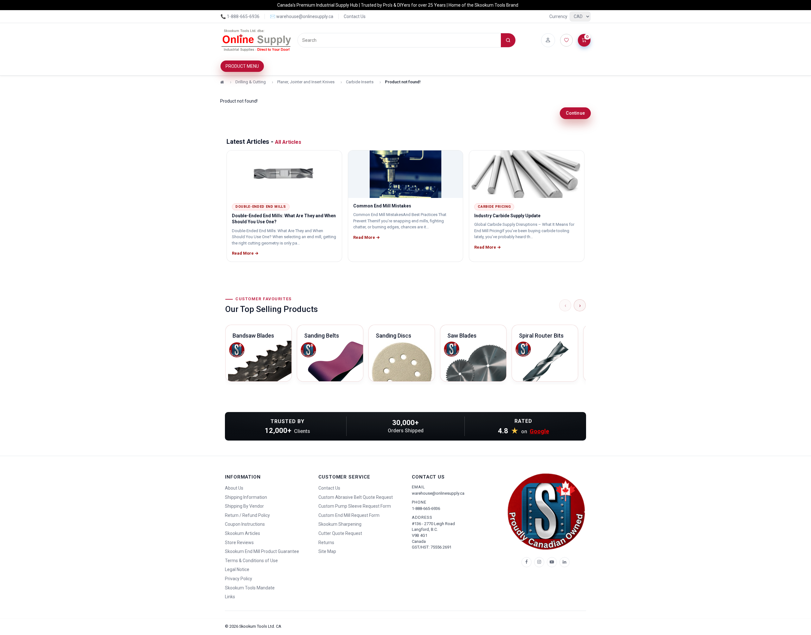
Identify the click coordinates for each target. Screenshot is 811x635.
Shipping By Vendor (244, 506)
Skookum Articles (242, 533)
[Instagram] (539, 562)
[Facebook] (526, 562)
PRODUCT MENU (242, 66)
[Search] (508, 40)
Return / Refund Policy (247, 515)
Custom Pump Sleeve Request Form (354, 506)
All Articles (288, 142)
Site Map (327, 551)
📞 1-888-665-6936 (239, 16)
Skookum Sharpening (339, 524)
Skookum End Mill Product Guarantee (262, 551)
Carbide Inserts (360, 81)
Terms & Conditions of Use (251, 560)
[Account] (548, 40)
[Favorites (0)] (566, 40)
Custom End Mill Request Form (349, 515)
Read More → (245, 253)
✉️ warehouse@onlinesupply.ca (301, 16)
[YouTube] (552, 562)
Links (230, 596)
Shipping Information (246, 497)
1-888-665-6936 (426, 508)
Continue (575, 113)
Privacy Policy (238, 578)
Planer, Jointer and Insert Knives (306, 81)
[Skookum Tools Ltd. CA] (256, 40)
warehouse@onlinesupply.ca (438, 493)
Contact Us (355, 16)
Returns (326, 542)
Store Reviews (239, 542)
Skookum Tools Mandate (250, 587)
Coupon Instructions (245, 524)
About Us (234, 488)
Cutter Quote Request (340, 533)
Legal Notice (237, 569)
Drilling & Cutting (250, 81)
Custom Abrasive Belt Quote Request (355, 497)
